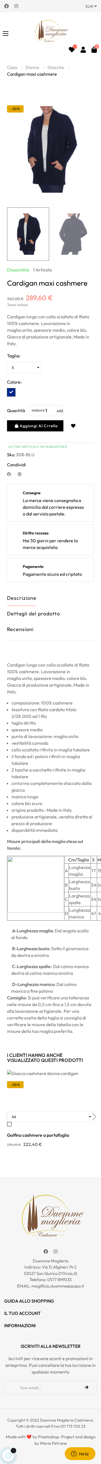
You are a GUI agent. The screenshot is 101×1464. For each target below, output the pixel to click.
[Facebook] (6, 6)
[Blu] (11, 392)
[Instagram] (16, 6)
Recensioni (20, 629)
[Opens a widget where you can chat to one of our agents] (80, 1454)
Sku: (11, 454)
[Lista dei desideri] (72, 50)
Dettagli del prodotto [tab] (33, 613)
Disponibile (18, 270)
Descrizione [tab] (21, 598)
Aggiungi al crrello (38, 425)
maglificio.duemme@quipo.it (57, 1286)
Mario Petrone (53, 1443)
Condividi (11, 474)
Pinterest (22, 474)
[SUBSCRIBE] (86, 1387)
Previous (11, 234)
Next (89, 234)
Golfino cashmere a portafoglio (38, 1135)
